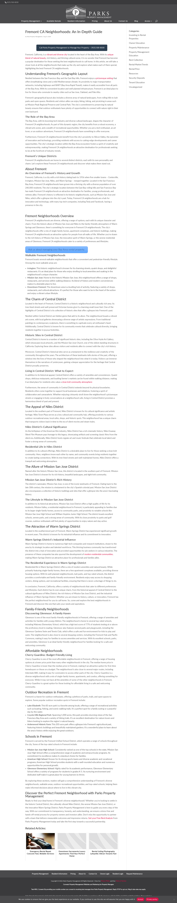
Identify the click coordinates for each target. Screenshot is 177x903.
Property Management (30, 21)
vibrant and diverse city (56, 55)
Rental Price (134, 69)
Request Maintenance (134, 874)
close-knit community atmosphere (77, 382)
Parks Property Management (34, 36)
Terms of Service (121, 881)
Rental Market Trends (138, 65)
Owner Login (104, 874)
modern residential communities (98, 554)
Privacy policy (152, 899)
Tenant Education (137, 83)
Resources (133, 74)
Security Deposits (137, 78)
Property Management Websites (79, 884)
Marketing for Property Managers (103, 884)
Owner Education (137, 43)
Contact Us (123, 21)
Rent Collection (136, 60)
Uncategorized (135, 87)
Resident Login (118, 874)
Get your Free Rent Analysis (100, 818)
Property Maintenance (139, 48)
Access (147, 21)
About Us (108, 21)
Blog (136, 21)
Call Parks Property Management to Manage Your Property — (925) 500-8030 (71, 48)
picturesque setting (104, 78)
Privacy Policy (105, 881)
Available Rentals (54, 21)
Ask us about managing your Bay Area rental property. (56, 249)
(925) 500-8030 (12, 2)
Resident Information (76, 21)
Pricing (95, 21)
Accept (140, 899)
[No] (174, 899)
